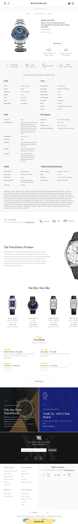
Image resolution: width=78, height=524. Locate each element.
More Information (49, 426)
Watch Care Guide (26, 499)
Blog (22, 504)
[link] (49, 52)
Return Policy (8, 474)
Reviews (23, 479)
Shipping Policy (8, 476)
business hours (29, 222)
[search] (34, 8)
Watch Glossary (25, 496)
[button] (73, 3)
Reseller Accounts (26, 482)
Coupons (23, 502)
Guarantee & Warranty (10, 471)
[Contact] (8, 3)
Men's (28, 13)
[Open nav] (5, 3)
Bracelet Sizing (25, 493)
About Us (24, 471)
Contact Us (7, 485)
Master (50, 13)
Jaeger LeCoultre (39, 13)
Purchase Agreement (54, 516)
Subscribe (52, 450)
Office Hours (25, 474)
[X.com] (41, 458)
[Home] (38, 3)
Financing (7, 482)
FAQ (22, 476)
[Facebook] (36, 458)
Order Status (8, 493)
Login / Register (8, 496)
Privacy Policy (40, 516)
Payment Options (9, 479)
